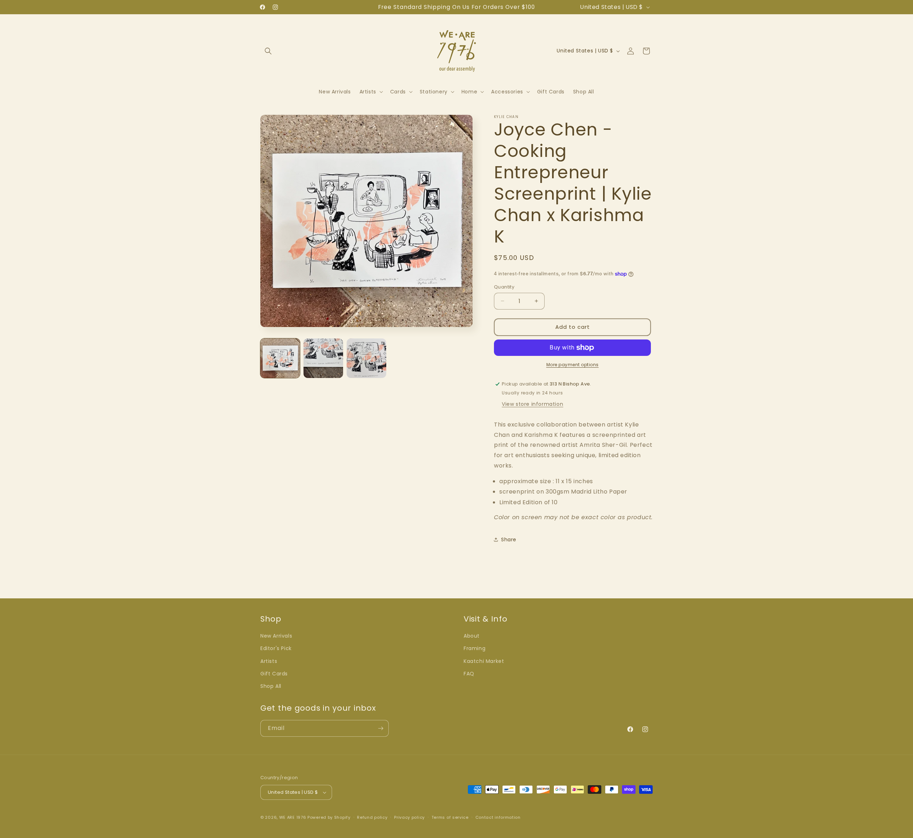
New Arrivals (276, 635)
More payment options (572, 365)
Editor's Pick (276, 648)
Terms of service (450, 817)
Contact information (498, 817)
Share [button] (508, 539)
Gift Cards (274, 673)
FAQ (469, 673)
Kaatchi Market (484, 661)
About (472, 635)
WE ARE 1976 (292, 817)
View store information (532, 404)
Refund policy (372, 817)
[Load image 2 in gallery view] (323, 358)
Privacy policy (409, 817)
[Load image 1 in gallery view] (280, 358)
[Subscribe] (380, 728)
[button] (268, 51)
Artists (268, 661)
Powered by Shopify (329, 817)
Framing (474, 648)
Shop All (270, 686)
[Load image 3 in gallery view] (366, 358)
